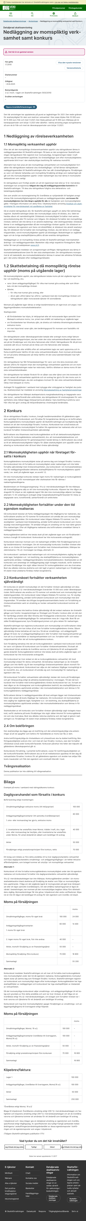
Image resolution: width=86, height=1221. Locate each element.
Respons (42, 1211)
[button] (14, 1147)
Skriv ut (75, 1211)
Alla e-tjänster (11, 1183)
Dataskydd (31, 1211)
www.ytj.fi (35, 245)
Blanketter (30, 1188)
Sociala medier (32, 1183)
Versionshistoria (74, 68)
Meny (11, 16)
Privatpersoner (58, 8)
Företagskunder (75, 8)
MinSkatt (8, 1173)
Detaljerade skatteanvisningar (14, 21)
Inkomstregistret (12, 1199)
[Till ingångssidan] (9, 7)
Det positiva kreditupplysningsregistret (11, 1191)
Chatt (28, 1173)
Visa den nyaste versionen (69, 62)
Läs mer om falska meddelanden (66, 2)
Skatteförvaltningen (73, 1200)
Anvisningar (33, 21)
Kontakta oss (31, 1178)
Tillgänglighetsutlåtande (59, 1211)
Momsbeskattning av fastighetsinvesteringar (62, 390)
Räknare (8, 1178)
